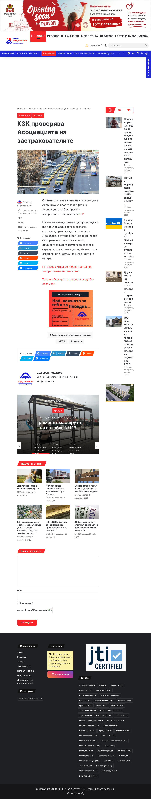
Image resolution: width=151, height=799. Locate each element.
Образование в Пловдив (114, 741)
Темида (123, 761)
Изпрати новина (25, 671)
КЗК (62, 341)
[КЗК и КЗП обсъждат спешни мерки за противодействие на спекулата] (58, 512)
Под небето (105, 751)
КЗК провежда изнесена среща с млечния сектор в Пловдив (55, 489)
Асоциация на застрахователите (71, 335)
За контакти (23, 666)
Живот (117, 705)
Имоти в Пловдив (89, 725)
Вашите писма (88, 695)
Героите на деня (104, 700)
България (33, 108)
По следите (86, 756)
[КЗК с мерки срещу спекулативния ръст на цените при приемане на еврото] (87, 512)
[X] (45, 381)
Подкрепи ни (24, 675)
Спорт (124, 756)
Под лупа (86, 751)
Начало (23, 108)
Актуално (87, 685)
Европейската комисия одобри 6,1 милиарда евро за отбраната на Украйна (129, 238)
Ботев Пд (85, 690)
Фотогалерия (104, 766)
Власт (84, 700)
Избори (122, 715)
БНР (81, 214)
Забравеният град (110, 710)
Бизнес (117, 685)
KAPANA (143, 35)
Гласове (124, 700)
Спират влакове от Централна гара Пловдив (80, 53)
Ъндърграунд (109, 771)
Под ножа (124, 751)
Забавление (87, 710)
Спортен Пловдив (89, 761)
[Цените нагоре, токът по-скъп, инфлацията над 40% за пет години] (87, 476)
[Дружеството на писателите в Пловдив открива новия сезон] (114, 276)
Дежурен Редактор (49, 372)
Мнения (122, 730)
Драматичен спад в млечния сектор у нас (28, 487)
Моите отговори (88, 735)
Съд (108, 761)
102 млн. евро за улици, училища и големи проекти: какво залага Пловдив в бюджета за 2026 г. (129, 340)
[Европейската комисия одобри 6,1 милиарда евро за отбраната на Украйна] (114, 223)
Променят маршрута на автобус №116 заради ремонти (58, 428)
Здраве (108, 35)
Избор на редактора (91, 720)
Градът (58, 410)
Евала (101, 705)
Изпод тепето (116, 720)
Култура (105, 730)
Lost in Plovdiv (125, 35)
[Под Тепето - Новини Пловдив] (16, 41)
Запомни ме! (26, 603)
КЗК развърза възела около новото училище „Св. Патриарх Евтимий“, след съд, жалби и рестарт (29, 527)
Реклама (21, 657)
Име (19, 590)
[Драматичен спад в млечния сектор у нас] (29, 476)
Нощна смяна (88, 741)
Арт (103, 685)
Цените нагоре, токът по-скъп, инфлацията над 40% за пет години (86, 488)
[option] (58, 424)
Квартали (111, 725)
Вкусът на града (110, 695)
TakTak (20, 661)
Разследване (106, 756)
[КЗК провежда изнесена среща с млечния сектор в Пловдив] (58, 476)
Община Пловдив (89, 746)
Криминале (87, 730)
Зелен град (103, 715)
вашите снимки (88, 776)
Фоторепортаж (88, 771)
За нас (20, 652)
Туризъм (85, 766)
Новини (39, 35)
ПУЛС (109, 746)
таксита (77, 341)
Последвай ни (61, 674)
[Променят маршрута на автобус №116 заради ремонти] (114, 181)
